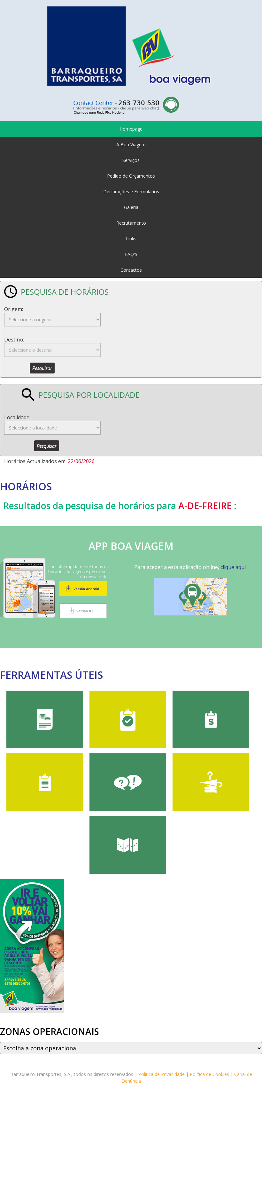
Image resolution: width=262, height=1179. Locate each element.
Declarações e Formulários (131, 191)
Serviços (131, 160)
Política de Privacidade (161, 1074)
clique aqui (233, 567)
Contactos (131, 270)
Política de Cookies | (212, 1074)
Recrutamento (131, 223)
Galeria (131, 207)
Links (131, 239)
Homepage (131, 129)
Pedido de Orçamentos (131, 176)
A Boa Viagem (131, 144)
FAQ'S (131, 254)
